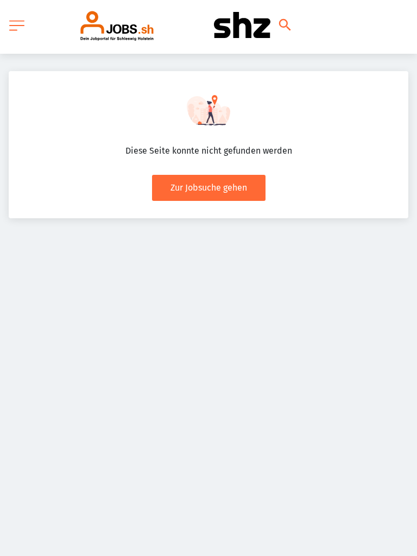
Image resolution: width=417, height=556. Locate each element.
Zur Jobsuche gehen (208, 187)
